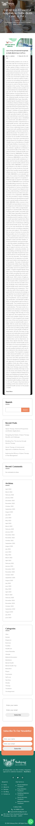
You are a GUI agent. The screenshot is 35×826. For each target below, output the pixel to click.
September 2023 (10, 509)
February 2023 (9, 529)
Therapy (7, 686)
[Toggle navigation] (31, 3)
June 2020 (8, 586)
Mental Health (9, 663)
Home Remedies (10, 651)
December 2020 (10, 569)
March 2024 (8, 492)
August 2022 (9, 546)
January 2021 (9, 566)
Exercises (8, 643)
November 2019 (10, 603)
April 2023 (8, 523)
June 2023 (8, 517)
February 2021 (9, 563)
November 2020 (10, 572)
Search (8, 402)
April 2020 (8, 592)
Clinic (6, 634)
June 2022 (8, 552)
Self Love (8, 677)
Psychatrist (8, 674)
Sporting (7, 680)
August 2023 (9, 512)
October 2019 (9, 606)
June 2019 (8, 617)
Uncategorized (9, 691)
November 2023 (10, 503)
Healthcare (8, 648)
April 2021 (8, 560)
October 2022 (9, 540)
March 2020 (8, 595)
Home (17, 20)
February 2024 (9, 495)
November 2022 (10, 537)
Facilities (7, 646)
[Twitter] (18, 777)
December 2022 (10, 535)
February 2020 (9, 597)
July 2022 (8, 549)
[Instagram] (22, 777)
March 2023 (8, 526)
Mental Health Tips (10, 666)
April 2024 (8, 489)
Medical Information (11, 657)
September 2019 (10, 609)
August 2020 (9, 580)
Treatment (8, 688)
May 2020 (8, 589)
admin (12, 56)
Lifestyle (7, 654)
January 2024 (9, 497)
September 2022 (10, 543)
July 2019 (8, 615)
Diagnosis (8, 640)
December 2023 (10, 500)
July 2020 (8, 583)
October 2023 (9, 506)
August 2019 (9, 612)
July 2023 (8, 515)
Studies (7, 683)
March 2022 (8, 557)
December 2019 (10, 600)
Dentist (7, 637)
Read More (9, 391)
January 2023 (9, 532)
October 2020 (9, 575)
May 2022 (8, 555)
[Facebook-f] (13, 777)
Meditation (8, 660)
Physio (7, 671)
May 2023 (8, 520)
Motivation (8, 668)
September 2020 (10, 577)
